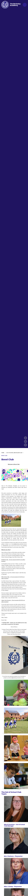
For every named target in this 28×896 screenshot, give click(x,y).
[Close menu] (25, 5)
